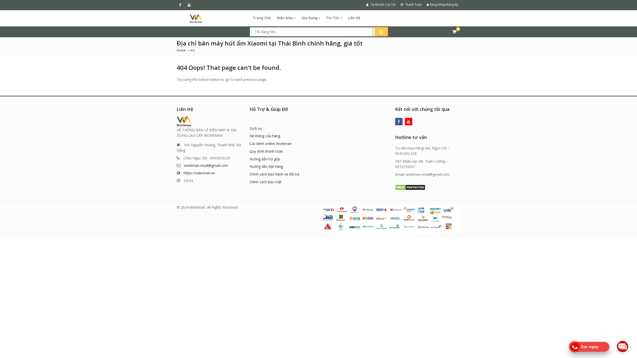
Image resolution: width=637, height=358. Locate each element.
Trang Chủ (262, 17)
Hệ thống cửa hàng (265, 136)
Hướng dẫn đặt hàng (266, 166)
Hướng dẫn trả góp (265, 159)
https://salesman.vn (199, 173)
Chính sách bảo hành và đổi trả (274, 174)
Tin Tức (333, 17)
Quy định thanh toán (266, 151)
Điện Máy (285, 17)
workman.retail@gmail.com (206, 165)
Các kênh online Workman (271, 143)
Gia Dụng (310, 17)
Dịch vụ (256, 128)
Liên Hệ (354, 17)
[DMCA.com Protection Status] (410, 186)
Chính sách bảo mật (266, 181)
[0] (454, 32)
